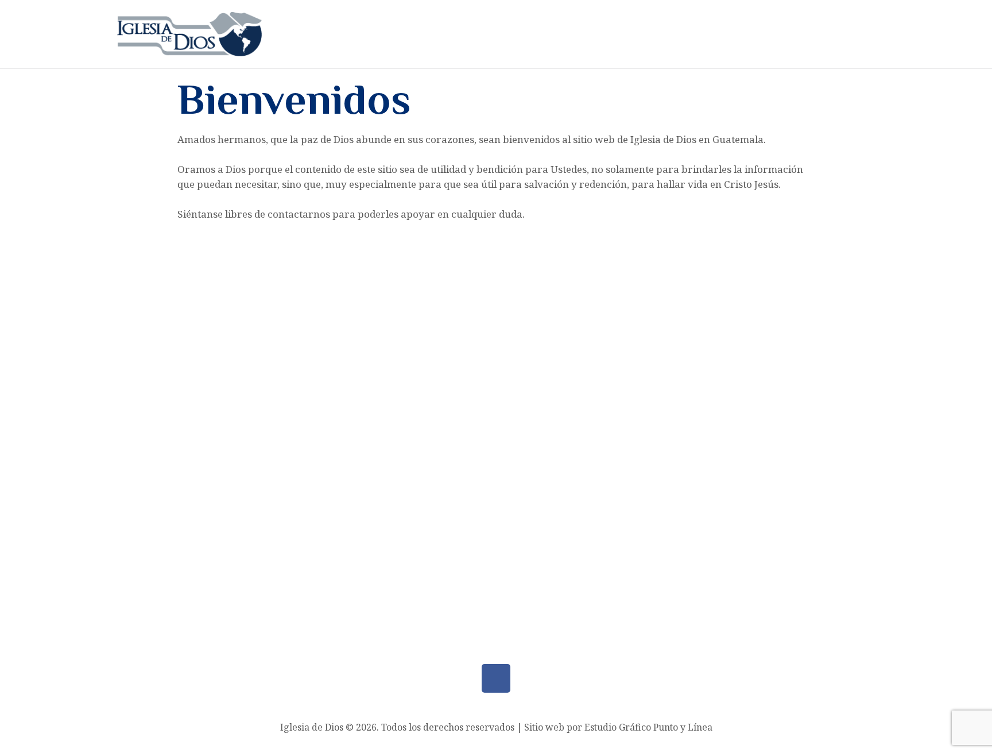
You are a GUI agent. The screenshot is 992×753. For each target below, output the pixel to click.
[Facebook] (496, 678)
